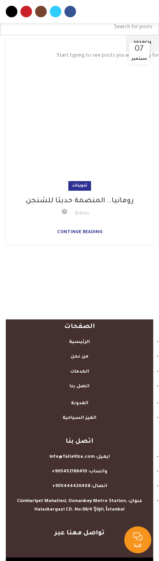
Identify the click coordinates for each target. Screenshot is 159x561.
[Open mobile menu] (149, 11)
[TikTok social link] (11, 11)
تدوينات (79, 185)
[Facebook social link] (70, 11)
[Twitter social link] (55, 11)
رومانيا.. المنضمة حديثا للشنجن (80, 201)
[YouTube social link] (26, 11)
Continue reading (79, 232)
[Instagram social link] (41, 11)
